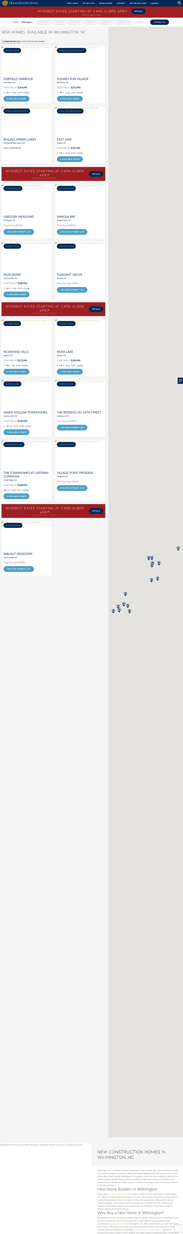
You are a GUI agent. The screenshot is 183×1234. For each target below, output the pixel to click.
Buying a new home (117, 1224)
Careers (154, 3)
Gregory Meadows (18, 216)
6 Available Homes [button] (70, 98)
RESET (140, 22)
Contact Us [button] (159, 22)
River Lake (65, 352)
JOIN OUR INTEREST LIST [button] (19, 232)
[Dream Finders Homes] (20, 3)
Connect (121, 3)
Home (15, 22)
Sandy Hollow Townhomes (25, 412)
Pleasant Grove (69, 274)
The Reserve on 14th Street (79, 412)
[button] (178, 548)
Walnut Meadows (17, 553)
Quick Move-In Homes (33, 41)
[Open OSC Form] (180, 381)
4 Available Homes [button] (70, 159)
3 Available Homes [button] (70, 371)
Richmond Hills (15, 352)
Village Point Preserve (75, 473)
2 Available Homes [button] (16, 432)
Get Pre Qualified (138, 3)
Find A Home (72, 3)
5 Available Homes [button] (16, 98)
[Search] (179, 3)
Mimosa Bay (66, 216)
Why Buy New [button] (89, 3)
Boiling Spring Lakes (19, 139)
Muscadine (12, 274)
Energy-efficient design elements (148, 1230)
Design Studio (105, 3)
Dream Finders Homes (118, 1194)
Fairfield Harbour (18, 79)
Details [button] (138, 11)
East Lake (64, 139)
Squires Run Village (73, 79)
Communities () (11, 41)
